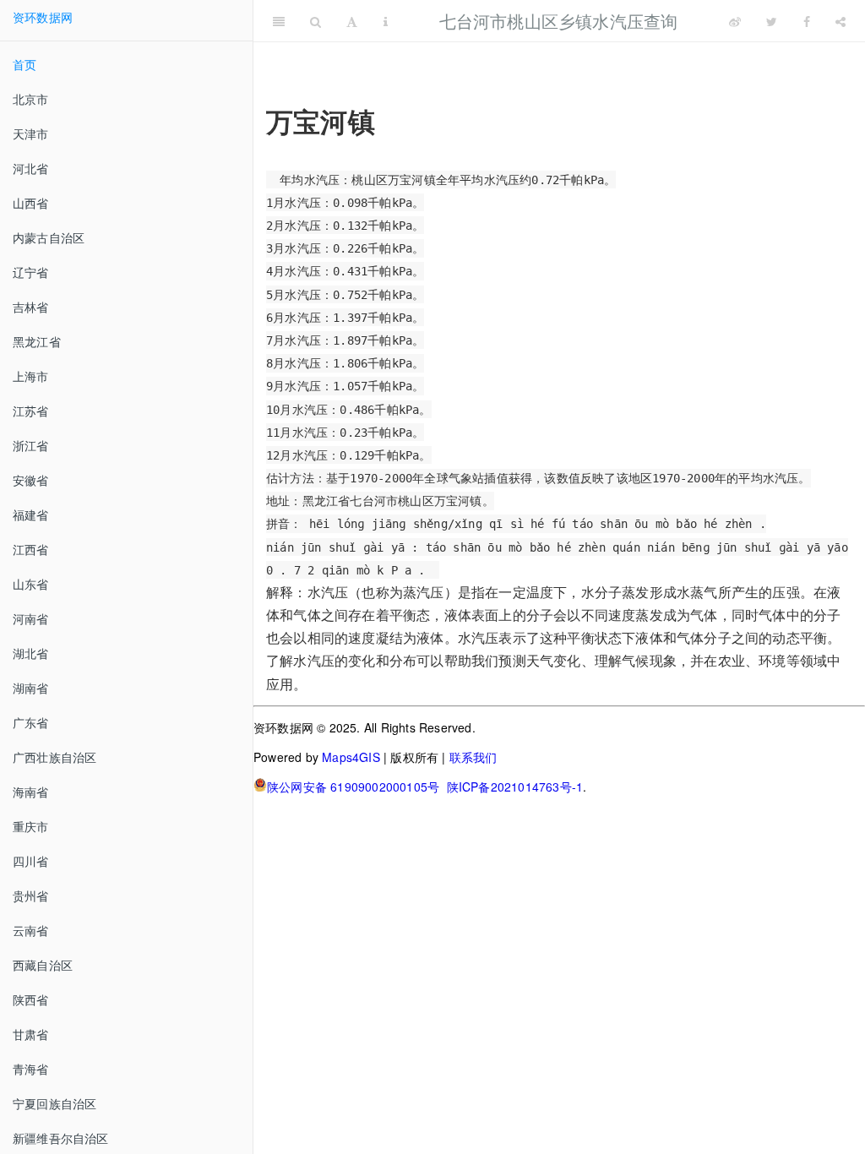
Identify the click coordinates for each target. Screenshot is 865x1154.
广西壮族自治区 (54, 756)
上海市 (31, 375)
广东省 (31, 722)
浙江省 (31, 445)
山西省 (31, 202)
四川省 (31, 860)
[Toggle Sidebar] (278, 21)
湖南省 (31, 687)
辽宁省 (31, 272)
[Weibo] (734, 21)
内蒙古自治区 (48, 237)
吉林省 (31, 306)
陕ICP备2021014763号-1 (515, 786)
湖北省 (31, 653)
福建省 (31, 514)
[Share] (840, 21)
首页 (24, 64)
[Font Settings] (352, 21)
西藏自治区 (43, 964)
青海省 (31, 1068)
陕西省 (31, 999)
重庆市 (31, 826)
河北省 (31, 168)
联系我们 (473, 756)
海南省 (31, 791)
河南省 (31, 618)
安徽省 (31, 479)
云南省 (31, 930)
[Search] (315, 21)
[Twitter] (771, 21)
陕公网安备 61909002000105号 (353, 786)
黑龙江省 (37, 341)
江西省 (31, 549)
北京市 (31, 98)
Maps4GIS (351, 756)
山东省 (31, 583)
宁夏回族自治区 (54, 1103)
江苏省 (31, 410)
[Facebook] (807, 21)
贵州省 (31, 895)
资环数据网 (43, 16)
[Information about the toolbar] (385, 21)
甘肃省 (31, 1034)
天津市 (31, 133)
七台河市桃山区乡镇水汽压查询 (558, 20)
